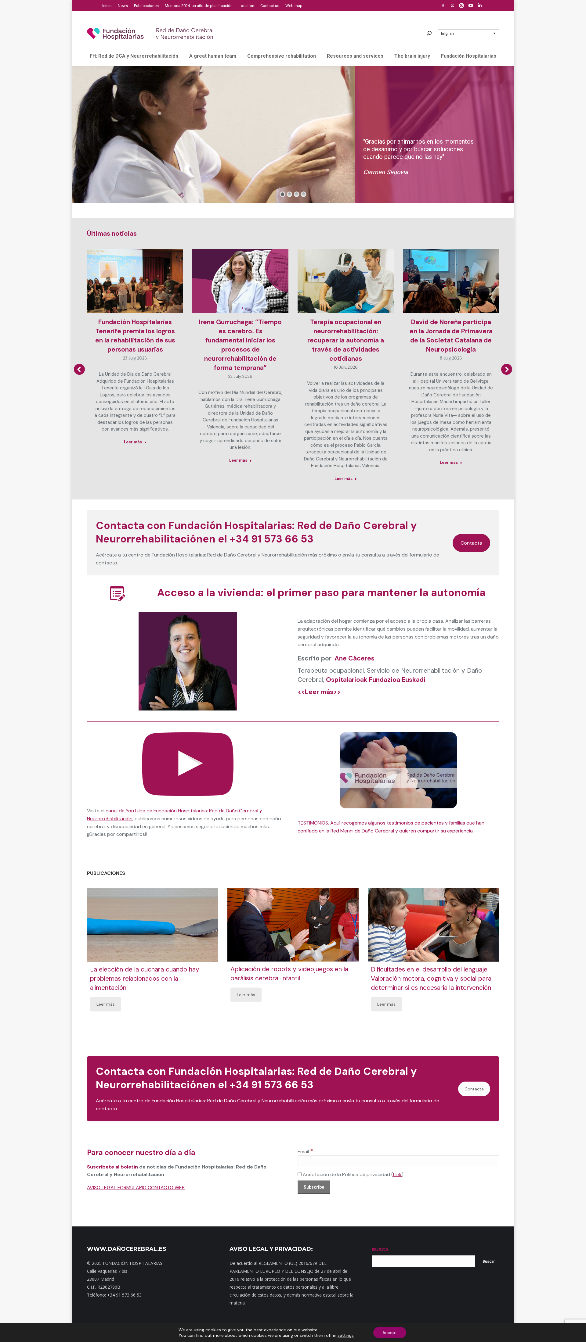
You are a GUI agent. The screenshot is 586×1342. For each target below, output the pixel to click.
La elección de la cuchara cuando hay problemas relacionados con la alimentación (144, 978)
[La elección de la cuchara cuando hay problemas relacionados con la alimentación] (152, 925)
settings (346, 1335)
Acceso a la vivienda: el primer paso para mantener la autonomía (321, 592)
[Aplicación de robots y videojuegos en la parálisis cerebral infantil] (293, 925)
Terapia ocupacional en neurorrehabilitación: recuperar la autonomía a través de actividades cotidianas (345, 340)
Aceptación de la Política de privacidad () (352, 1174)
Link (397, 1174)
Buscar (489, 1261)
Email (305, 1151)
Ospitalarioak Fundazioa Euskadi (375, 679)
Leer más (133, 442)
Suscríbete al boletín (112, 1167)
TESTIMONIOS (313, 823)
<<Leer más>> (319, 692)
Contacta (471, 543)
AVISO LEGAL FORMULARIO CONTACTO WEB (136, 1187)
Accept (389, 1332)
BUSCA (380, 1249)
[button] (468, 33)
